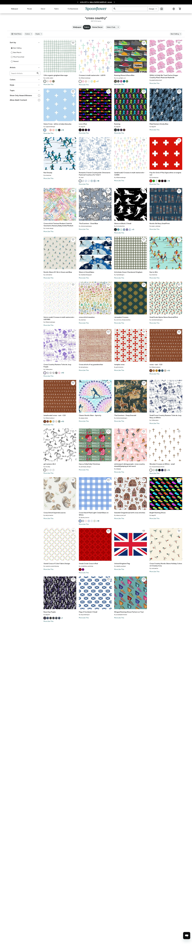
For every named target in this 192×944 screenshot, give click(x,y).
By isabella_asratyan (120, 566)
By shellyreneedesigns (85, 226)
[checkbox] (39, 96)
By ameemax (47, 175)
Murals (29, 9)
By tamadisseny (83, 367)
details (109, 2)
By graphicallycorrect (156, 80)
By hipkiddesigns (119, 275)
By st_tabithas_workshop (86, 566)
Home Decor (97, 27)
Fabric (56, 9)
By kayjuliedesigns (84, 614)
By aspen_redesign (155, 226)
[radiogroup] (25, 54)
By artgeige (117, 469)
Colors (29, 34)
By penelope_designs (85, 466)
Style (25, 85)
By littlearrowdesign (84, 78)
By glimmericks (118, 367)
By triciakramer (154, 177)
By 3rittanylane (48, 369)
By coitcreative (48, 275)
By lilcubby (47, 466)
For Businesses (73, 9)
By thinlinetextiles (119, 226)
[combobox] (152, 9)
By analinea (82, 320)
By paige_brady (83, 418)
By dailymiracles (48, 515)
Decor (43, 9)
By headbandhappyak (85, 275)
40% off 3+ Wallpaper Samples (93, 2)
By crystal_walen (48, 78)
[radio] (12, 48)
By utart (81, 177)
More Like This (48, 84)
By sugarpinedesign (49, 126)
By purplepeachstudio (120, 614)
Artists (25, 67)
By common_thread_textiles (122, 320)
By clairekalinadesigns (156, 320)
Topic (25, 90)
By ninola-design (48, 228)
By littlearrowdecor (155, 367)
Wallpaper (14, 9)
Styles (38, 34)
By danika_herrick (84, 517)
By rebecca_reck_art (120, 515)
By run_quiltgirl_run (120, 78)
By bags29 (82, 126)
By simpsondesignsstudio (157, 466)
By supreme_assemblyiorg (51, 566)
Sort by (25, 42)
